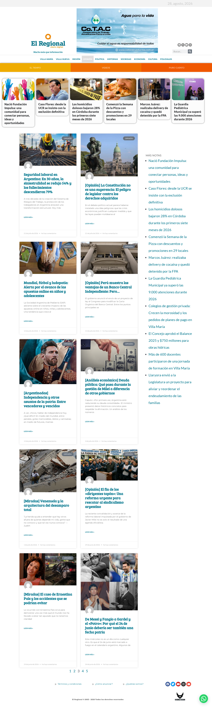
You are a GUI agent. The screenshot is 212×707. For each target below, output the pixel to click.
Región (76, 59)
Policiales (166, 59)
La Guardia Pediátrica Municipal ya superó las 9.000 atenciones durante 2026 (187, 111)
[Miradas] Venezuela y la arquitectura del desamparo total (46, 505)
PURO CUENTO (176, 67)
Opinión (87, 59)
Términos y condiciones (69, 684)
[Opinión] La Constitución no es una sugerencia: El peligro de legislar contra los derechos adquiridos (108, 191)
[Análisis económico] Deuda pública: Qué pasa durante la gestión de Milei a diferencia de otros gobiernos (108, 386)
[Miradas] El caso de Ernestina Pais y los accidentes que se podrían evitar (48, 598)
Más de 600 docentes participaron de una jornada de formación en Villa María (169, 361)
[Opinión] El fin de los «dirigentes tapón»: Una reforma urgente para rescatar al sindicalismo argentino (104, 498)
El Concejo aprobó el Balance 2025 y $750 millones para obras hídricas (170, 340)
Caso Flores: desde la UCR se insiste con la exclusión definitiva (52, 107)
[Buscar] (190, 51)
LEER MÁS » (28, 217)
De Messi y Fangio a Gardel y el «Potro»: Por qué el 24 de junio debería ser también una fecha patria (109, 625)
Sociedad (126, 59)
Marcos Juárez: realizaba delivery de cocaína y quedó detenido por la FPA (169, 264)
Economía (139, 59)
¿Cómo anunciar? (104, 684)
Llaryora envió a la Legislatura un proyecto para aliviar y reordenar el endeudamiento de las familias (170, 389)
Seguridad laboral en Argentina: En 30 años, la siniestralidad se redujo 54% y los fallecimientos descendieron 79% (47, 183)
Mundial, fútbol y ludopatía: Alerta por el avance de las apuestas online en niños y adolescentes (46, 289)
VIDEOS (106, 67)
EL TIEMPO (35, 67)
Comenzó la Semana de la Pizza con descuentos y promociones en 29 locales (119, 111)
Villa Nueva (63, 59)
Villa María (46, 59)
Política (99, 59)
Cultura (152, 59)
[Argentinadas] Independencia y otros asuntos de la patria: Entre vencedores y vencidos (45, 399)
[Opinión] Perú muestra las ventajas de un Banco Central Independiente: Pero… (108, 287)
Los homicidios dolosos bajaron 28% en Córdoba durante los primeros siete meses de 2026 (86, 111)
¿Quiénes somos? (134, 684)
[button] (203, 698)
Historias (112, 59)
